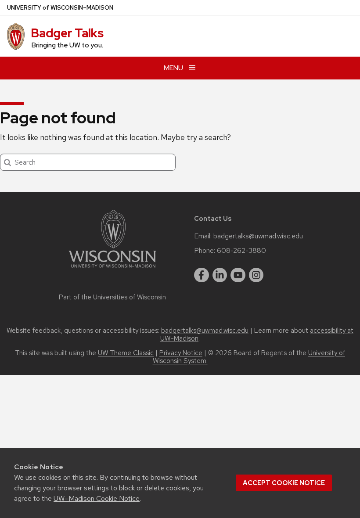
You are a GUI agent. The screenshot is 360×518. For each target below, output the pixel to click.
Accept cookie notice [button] (284, 482)
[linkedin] (219, 275)
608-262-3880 (241, 250)
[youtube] (237, 275)
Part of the (112, 297)
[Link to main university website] (112, 269)
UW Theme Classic (126, 353)
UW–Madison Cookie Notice (97, 498)
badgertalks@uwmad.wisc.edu (258, 236)
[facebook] (201, 275)
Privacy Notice (180, 353)
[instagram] (256, 275)
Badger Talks (67, 33)
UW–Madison (60, 7)
